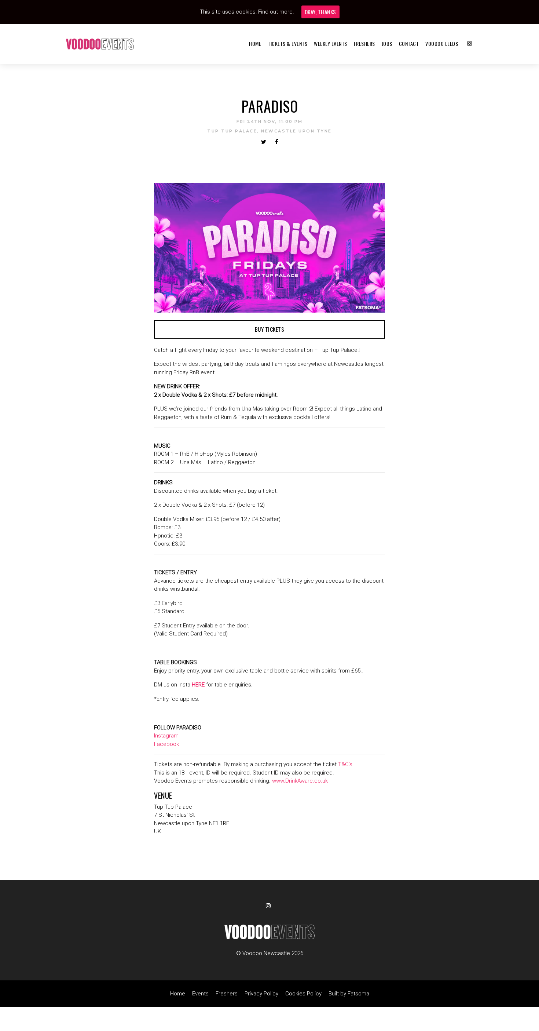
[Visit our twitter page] (263, 142)
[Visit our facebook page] (276, 142)
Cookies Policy (303, 993)
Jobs (387, 43)
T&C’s (345, 764)
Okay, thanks (320, 12)
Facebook (166, 744)
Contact (409, 43)
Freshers (364, 43)
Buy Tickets (270, 329)
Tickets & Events (287, 43)
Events (200, 993)
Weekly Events (330, 43)
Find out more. (276, 11)
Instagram (166, 735)
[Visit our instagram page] (469, 43)
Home (255, 43)
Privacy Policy (261, 993)
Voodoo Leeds (441, 43)
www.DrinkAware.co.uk (300, 780)
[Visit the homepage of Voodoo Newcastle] (100, 44)
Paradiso (269, 106)
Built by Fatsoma (349, 993)
